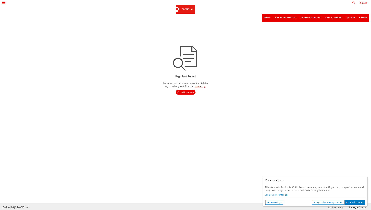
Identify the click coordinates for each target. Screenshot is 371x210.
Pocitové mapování (311, 17)
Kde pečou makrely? (286, 17)
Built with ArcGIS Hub (16, 207)
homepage (200, 86)
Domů (267, 17)
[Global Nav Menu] (3, 2)
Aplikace (350, 17)
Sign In (363, 2)
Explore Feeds (335, 207)
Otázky (363, 17)
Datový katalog (333, 17)
